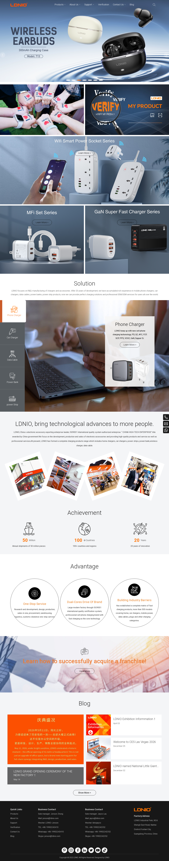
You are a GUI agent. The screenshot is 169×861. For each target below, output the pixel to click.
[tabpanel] (84, 41)
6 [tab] (94, 80)
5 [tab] (88, 80)
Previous (2, 54)
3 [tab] (77, 80)
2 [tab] (72, 80)
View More (84, 671)
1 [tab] (66, 80)
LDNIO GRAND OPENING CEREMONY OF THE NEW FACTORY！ (43, 773)
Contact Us (15, 832)
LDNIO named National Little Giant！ (136, 766)
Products (14, 814)
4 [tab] (83, 80)
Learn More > (84, 153)
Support (13, 823)
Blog (12, 836)
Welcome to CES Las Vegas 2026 (134, 742)
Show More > (84, 792)
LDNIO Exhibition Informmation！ (134, 719)
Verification (15, 827)
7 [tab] (99, 80)
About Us (14, 818)
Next (166, 54)
